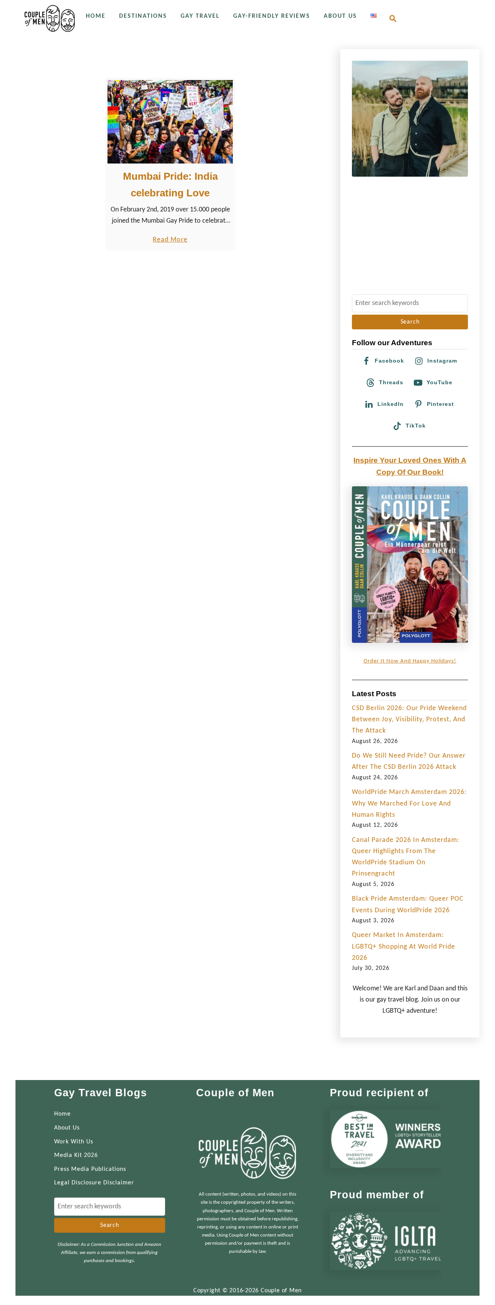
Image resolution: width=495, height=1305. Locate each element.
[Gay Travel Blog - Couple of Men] (49, 18)
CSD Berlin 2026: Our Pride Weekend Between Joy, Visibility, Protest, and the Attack (409, 720)
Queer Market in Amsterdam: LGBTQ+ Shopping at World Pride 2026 (403, 947)
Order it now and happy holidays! (410, 661)
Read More (170, 240)
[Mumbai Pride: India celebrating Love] (170, 122)
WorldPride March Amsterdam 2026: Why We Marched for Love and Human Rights (409, 804)
